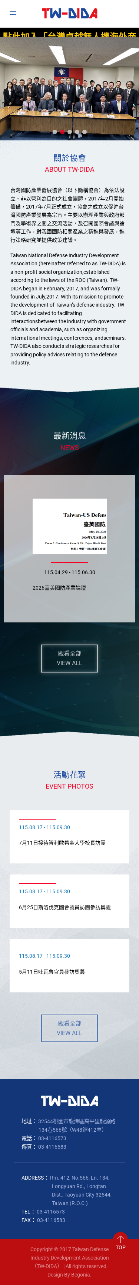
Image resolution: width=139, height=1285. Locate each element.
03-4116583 (52, 1147)
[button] (55, 132)
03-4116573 (52, 1138)
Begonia (80, 1275)
